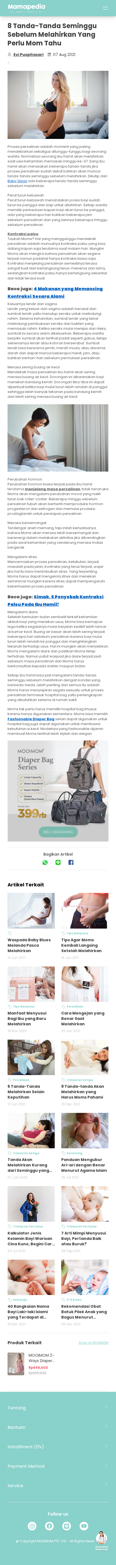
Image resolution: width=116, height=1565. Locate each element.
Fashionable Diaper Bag (31, 719)
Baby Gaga (17, 180)
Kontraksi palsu (23, 233)
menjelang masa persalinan (52, 489)
